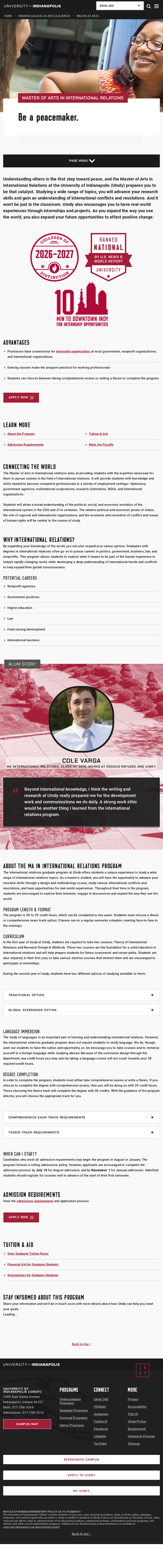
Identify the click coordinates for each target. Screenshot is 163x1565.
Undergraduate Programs (70, 1401)
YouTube (100, 1444)
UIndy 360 (101, 1399)
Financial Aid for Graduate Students (32, 1264)
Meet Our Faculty (101, 445)
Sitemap (134, 1444)
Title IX (133, 1414)
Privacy (133, 1399)
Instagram (101, 1414)
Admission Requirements (25, 445)
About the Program (21, 434)
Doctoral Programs (74, 1418)
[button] (149, 6)
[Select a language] (120, 5)
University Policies (141, 1436)
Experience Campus (81, 1459)
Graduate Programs (74, 1410)
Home (8, 15)
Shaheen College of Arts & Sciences (44, 15)
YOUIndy (100, 1407)
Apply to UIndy (81, 1475)
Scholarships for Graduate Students (32, 1275)
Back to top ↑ (81, 1344)
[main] (81, 689)
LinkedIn (100, 1436)
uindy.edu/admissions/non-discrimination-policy (31, 1526)
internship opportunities (73, 351)
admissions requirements (35, 1201)
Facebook (101, 1429)
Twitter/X (100, 1421)
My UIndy (81, 1491)
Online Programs (72, 1425)
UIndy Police (137, 1421)
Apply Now (18, 397)
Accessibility (137, 1407)
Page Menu (78, 161)
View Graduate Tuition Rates (28, 1254)
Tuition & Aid (98, 434)
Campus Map (27, 1424)
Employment (137, 1429)
